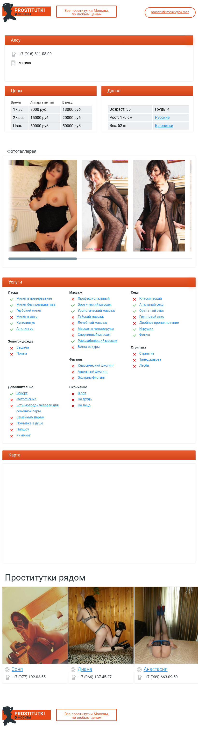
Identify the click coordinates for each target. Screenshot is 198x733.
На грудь (85, 399)
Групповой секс (151, 316)
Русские (162, 117)
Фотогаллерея (21, 151)
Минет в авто (26, 316)
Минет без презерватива (36, 304)
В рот (82, 393)
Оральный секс (151, 310)
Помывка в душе (29, 423)
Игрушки (146, 328)
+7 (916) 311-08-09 (35, 54)
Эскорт (22, 393)
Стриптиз (146, 353)
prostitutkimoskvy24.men (170, 12)
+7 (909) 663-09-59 (161, 676)
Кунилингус (25, 322)
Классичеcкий (150, 298)
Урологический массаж (96, 310)
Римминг (23, 435)
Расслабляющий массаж (97, 341)
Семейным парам (30, 417)
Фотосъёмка (26, 399)
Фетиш (144, 335)
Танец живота (150, 359)
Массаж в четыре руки (96, 328)
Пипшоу (22, 429)
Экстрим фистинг (91, 377)
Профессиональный (94, 298)
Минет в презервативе (34, 298)
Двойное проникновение (159, 322)
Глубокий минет (29, 310)
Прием (21, 353)
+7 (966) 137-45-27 (95, 676)
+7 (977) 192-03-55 (29, 676)
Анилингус (24, 328)
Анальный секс (151, 304)
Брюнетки (164, 125)
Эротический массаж (95, 304)
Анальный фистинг (93, 371)
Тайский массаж (91, 316)
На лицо (84, 405)
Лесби (144, 365)
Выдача (22, 347)
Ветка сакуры (89, 347)
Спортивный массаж (94, 335)
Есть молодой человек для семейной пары (37, 408)
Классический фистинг (96, 365)
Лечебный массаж (92, 322)
